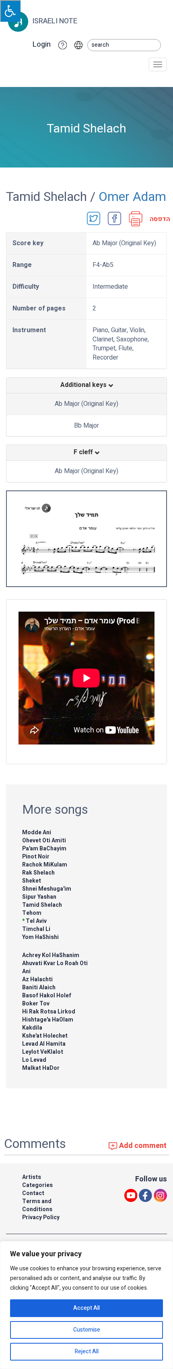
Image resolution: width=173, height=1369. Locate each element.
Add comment (142, 1145)
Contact (33, 1193)
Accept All (86, 1308)
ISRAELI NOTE (54, 21)
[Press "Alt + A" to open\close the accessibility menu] (10, 11)
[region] (86, 1305)
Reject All (87, 1351)
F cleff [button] (84, 452)
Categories (37, 1185)
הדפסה (157, 219)
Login (42, 44)
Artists (31, 1177)
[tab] (86, 385)
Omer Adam (132, 196)
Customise (86, 1330)
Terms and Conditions (37, 1205)
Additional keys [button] (84, 385)
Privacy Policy (41, 1217)
